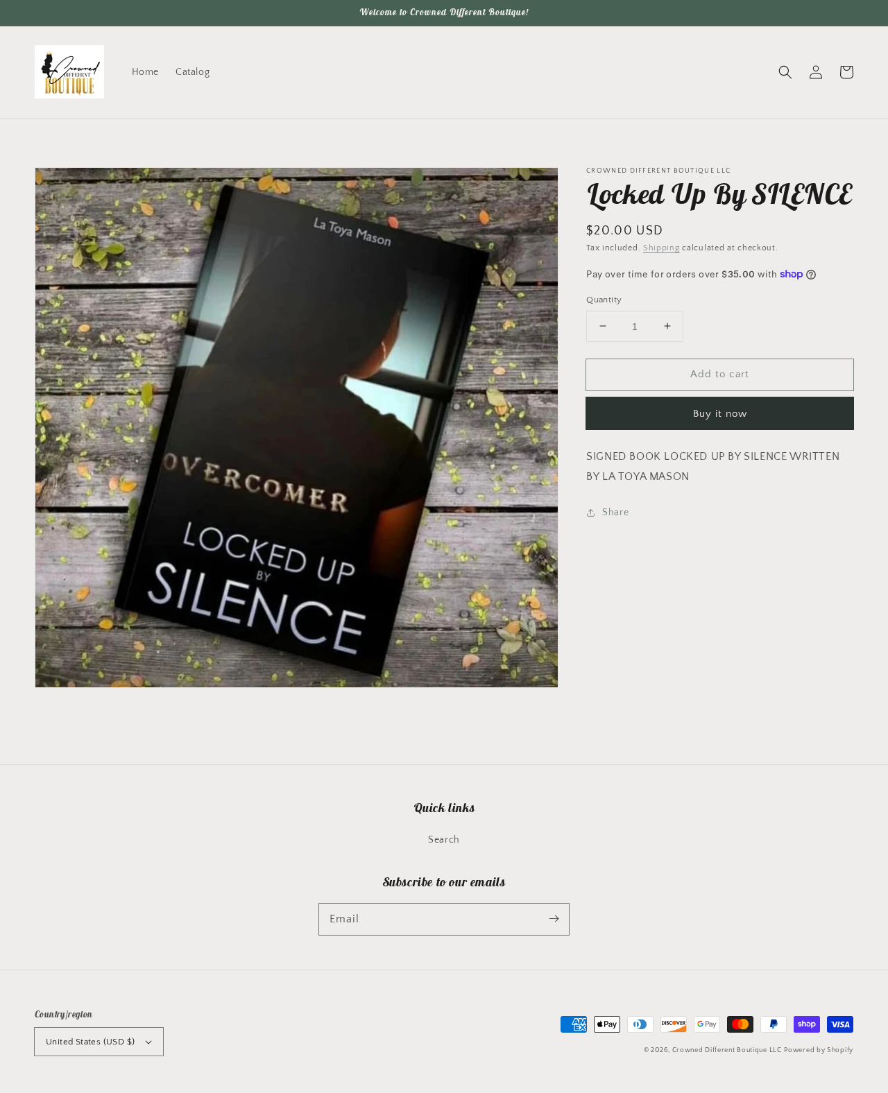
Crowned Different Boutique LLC (727, 1050)
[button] (785, 72)
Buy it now (720, 414)
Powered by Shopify (818, 1050)
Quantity (604, 299)
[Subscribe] (553, 919)
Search (444, 839)
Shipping (661, 247)
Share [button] (615, 512)
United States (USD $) (90, 1042)
